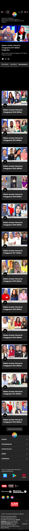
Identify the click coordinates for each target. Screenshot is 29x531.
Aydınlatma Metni (6, 523)
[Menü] (2, 12)
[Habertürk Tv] (11, 486)
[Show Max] (12, 497)
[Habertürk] (4, 486)
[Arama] (27, 12)
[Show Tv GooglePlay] (14, 476)
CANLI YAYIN (7, 12)
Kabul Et (24, 524)
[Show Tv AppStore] (5, 476)
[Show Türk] (7, 497)
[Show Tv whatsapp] (8, 59)
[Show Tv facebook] (3, 59)
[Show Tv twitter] (5, 59)
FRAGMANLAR (23, 64)
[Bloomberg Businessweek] (19, 492)
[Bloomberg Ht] (7, 492)
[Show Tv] (14, 14)
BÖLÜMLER (5, 64)
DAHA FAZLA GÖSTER (14, 429)
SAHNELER (13, 64)
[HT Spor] (17, 486)
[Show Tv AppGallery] (24, 476)
